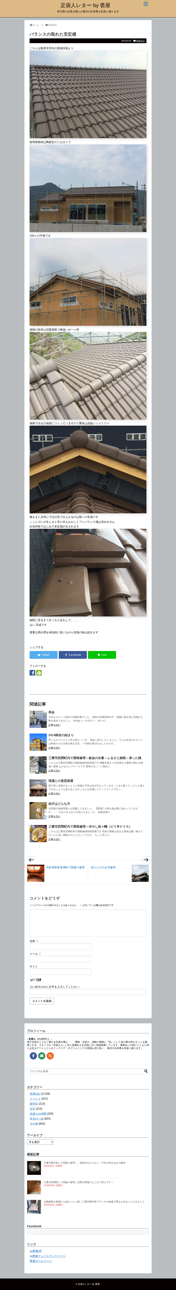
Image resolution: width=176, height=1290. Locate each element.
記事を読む (54, 725)
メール (35, 953)
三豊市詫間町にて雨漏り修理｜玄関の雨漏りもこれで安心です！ (78, 1182)
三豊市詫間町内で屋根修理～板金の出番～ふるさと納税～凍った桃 (94, 758)
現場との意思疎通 (60, 781)
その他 (34, 1123)
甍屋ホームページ (41, 1261)
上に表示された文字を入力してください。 (56, 986)
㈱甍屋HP (36, 1251)
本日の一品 (36, 1118)
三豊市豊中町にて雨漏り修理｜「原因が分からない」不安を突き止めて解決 (84, 1162)
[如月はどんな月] (38, 810)
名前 (34, 941)
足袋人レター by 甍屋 (85, 5)
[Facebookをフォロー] (32, 673)
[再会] (38, 719)
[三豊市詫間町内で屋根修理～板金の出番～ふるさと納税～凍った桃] (38, 765)
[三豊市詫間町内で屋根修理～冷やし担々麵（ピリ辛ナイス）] (38, 833)
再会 (51, 712)
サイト (34, 966)
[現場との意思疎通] (38, 787)
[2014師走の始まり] (38, 742)
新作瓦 (34, 1103)
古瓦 (32, 1108)
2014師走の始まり (61, 735)
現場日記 (140, 41)
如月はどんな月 (59, 803)
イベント (35, 1098)
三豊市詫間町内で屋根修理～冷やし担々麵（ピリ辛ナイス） (90, 826)
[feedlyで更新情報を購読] (39, 673)
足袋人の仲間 (38, 1113)
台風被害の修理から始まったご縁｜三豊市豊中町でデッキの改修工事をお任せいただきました (94, 1201)
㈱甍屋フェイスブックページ (47, 1256)
